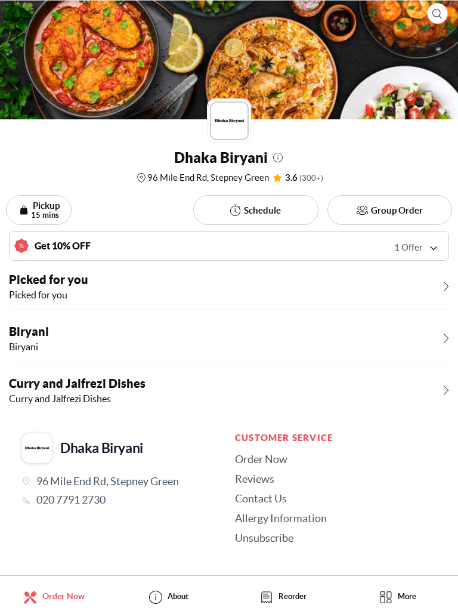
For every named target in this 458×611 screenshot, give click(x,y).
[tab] (57, 596)
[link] (115, 500)
